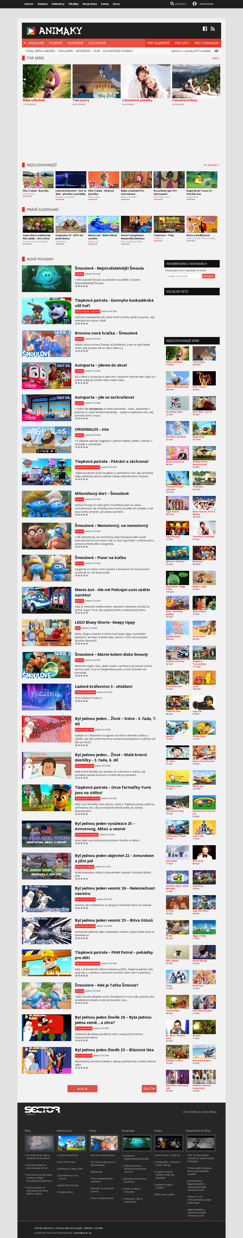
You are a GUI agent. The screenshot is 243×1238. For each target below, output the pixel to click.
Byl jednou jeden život (84, 730)
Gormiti (197, 1035)
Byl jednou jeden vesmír (85, 899)
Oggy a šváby (199, 935)
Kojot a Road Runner (203, 761)
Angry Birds (192, 197)
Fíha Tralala (28, 193)
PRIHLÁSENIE (206, 4)
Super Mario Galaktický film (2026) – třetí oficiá (37, 237)
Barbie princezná (175, 461)
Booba (169, 935)
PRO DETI (182, 43)
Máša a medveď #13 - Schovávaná (133, 192)
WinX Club (198, 985)
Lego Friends (172, 511)
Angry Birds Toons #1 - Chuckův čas (199, 192)
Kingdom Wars (65, 1192)
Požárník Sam (173, 711)
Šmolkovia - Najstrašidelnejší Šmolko (136, 1157)
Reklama (88, 1228)
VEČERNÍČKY (83, 51)
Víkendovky (96, 1171)
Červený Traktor (174, 1060)
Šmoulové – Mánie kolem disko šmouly (111, 654)
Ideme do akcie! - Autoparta (132, 1190)
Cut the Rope (172, 1010)
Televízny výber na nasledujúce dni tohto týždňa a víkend (37, 1190)
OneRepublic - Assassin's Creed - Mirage (168, 1163)
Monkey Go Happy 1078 (70, 1168)
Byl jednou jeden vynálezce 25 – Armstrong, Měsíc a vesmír (105, 826)
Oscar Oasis (199, 636)
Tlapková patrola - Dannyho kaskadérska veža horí (135, 1168)
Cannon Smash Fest (68, 1155)
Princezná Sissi (174, 686)
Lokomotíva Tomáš (176, 836)
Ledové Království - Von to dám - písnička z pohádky (71, 192)
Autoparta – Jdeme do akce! (101, 365)
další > (216, 58)
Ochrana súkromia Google (68, 1228)
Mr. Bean (170, 761)
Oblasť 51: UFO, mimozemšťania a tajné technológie (199, 1199)
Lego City (197, 711)
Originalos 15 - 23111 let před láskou (69, 237)
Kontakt (99, 1228)
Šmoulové (79, 274)
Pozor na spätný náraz (102, 1198)
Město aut (93, 241)
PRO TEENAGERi (206, 43)
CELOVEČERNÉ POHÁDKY (118, 51)
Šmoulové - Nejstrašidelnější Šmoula (109, 268)
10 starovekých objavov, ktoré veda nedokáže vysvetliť (199, 1171)
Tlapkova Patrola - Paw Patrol (87, 311)
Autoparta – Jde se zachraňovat (104, 397)
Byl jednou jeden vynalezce (86, 835)
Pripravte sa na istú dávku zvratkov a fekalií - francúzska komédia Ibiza (39, 1177)
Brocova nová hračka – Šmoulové (106, 333)
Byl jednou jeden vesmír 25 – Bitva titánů (114, 920)
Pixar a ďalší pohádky (131, 241)
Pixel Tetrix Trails (66, 1162)
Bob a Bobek (172, 960)
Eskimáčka (171, 860)
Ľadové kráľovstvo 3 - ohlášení (103, 686)
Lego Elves (198, 885)
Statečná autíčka (175, 661)
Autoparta (79, 371)
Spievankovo (199, 611)
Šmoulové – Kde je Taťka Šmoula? (106, 985)
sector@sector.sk (82, 1232)
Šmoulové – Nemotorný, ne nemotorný (111, 525)
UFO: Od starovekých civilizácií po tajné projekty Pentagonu (200, 1158)
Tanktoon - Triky (164, 235)
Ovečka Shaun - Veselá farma (201, 463)
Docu (116, 4)
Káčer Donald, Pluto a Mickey (200, 238)
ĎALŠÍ (148, 1089)
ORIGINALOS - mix (92, 429)
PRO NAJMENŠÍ (158, 43)
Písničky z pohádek (65, 197)
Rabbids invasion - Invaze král (202, 1086)
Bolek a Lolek (199, 586)
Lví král (170, 910)
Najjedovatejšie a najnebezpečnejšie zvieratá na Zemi (196, 1212)
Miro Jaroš (198, 860)
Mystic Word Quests (68, 1185)
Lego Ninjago (173, 536)
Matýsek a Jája (174, 786)
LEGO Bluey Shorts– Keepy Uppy (105, 622)
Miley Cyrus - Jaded (165, 1194)
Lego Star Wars (200, 910)
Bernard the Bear (202, 1060)
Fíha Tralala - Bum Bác (36, 190)
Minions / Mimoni (175, 561)
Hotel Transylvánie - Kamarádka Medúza (133, 237)
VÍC (82, 1089)
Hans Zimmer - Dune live (167, 1155)
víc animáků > (212, 165)
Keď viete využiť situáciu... (103, 1155)
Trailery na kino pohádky (35, 241)
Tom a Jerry (81, 100)
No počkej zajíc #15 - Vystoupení (166, 192)
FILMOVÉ (55, 43)
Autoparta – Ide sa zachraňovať (133, 1200)
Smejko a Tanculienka (199, 662)
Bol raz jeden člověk (83, 1028)
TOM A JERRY (65, 51)
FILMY (96, 51)
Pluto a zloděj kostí (198, 235)
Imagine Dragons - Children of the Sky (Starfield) (164, 1174)
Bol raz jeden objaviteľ (84, 867)
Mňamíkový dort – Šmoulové (102, 493)
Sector (29, 4)
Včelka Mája (199, 736)
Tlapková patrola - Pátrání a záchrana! (111, 461)
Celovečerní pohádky (137, 100)
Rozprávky (90, 4)
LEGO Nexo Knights (202, 1010)
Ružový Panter (173, 636)
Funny (105, 4)
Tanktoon (158, 238)
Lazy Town (198, 836)
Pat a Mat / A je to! (202, 411)
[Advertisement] (121, 133)
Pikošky (73, 4)
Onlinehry (58, 4)
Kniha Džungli (200, 960)
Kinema (42, 4)
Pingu (169, 985)
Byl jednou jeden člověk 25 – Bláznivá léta (114, 1049)
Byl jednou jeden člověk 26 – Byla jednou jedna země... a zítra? (113, 1019)
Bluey (77, 628)
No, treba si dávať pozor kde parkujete (103, 1163)
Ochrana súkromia (43, 1228)
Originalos (61, 241)
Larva (196, 686)
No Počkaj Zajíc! (162, 197)
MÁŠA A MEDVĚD (45, 51)
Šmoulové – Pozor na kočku (100, 557)
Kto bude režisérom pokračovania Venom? (37, 1167)
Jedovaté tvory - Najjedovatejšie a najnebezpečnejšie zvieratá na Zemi (196, 1185)
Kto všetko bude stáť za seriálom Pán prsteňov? (38, 1157)
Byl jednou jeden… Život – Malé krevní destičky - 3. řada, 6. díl (111, 757)
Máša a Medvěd (34, 100)
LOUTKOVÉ (96, 43)
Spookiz (170, 736)
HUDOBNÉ (75, 43)
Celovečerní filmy (184, 100)
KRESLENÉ (36, 43)
